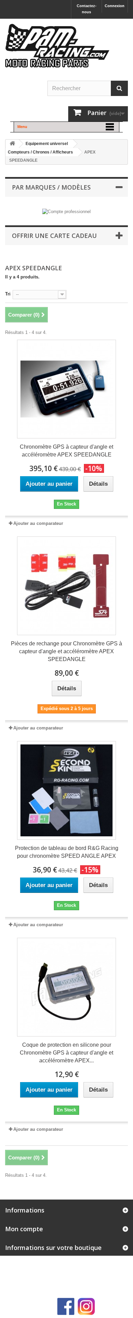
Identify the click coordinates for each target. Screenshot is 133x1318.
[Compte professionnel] (66, 211)
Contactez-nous (87, 9)
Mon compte (24, 1229)
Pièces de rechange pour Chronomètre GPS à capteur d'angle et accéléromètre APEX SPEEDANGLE (66, 651)
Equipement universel (47, 143)
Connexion (114, 6)
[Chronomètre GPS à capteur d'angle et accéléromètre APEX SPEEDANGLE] (66, 389)
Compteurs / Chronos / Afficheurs (40, 152)
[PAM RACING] (57, 49)
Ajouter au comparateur (38, 523)
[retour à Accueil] (12, 144)
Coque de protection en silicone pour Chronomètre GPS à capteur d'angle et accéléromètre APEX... (66, 1052)
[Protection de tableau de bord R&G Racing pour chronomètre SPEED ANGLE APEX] (66, 790)
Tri (8, 293)
